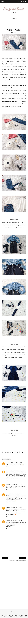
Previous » (22, 557)
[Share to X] (13, 452)
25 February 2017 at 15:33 (16, 484)
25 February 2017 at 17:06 (16, 507)
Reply (7, 466)
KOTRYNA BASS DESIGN (20, 616)
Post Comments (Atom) (21, 560)
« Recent (5, 557)
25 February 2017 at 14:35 (16, 462)
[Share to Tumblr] (20, 452)
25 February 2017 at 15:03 (18, 470)
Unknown (8, 462)
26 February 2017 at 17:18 (16, 520)
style (5, 452)
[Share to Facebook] (15, 452)
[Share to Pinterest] (18, 452)
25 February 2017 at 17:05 (16, 493)
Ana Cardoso (9, 470)
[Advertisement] (14, 583)
